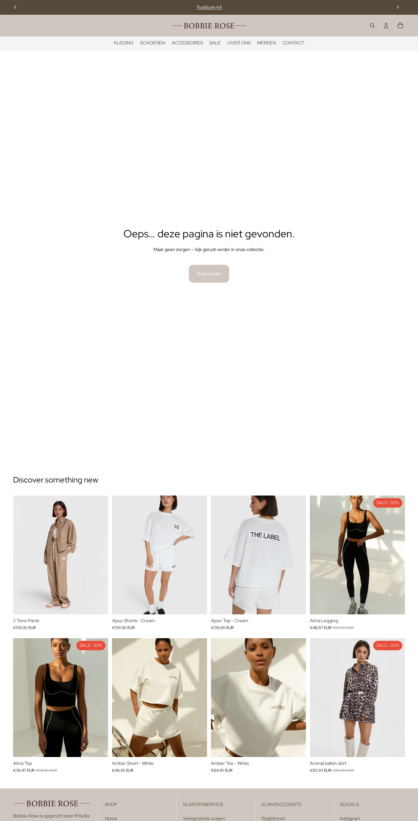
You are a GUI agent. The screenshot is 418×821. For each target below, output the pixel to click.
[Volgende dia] (398, 7)
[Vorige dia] (15, 7)
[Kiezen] (98, 604)
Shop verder (209, 273)
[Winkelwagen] (400, 25)
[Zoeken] (372, 25)
